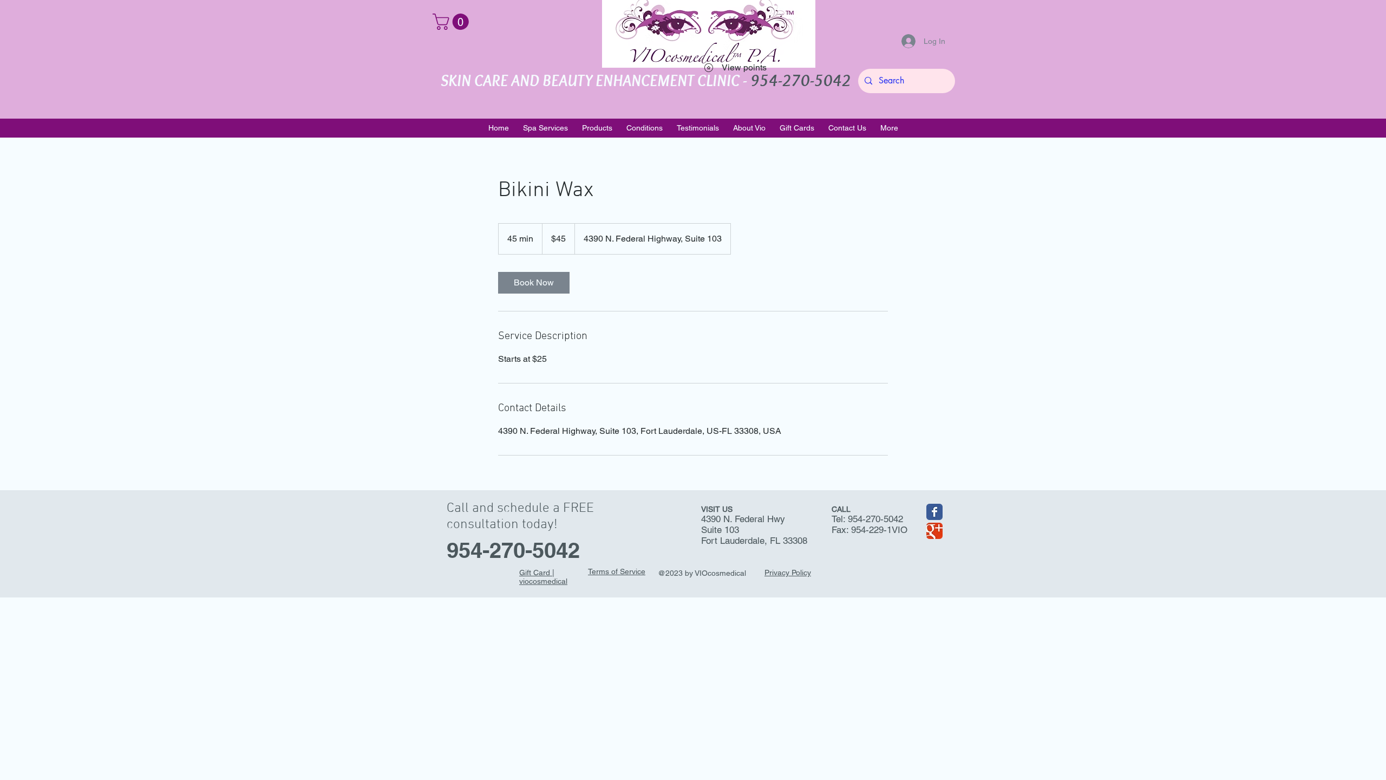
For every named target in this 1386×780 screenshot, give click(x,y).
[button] (453, 22)
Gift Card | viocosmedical (543, 577)
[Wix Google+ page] (934, 531)
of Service (627, 571)
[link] (534, 283)
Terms (598, 571)
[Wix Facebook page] (934, 512)
